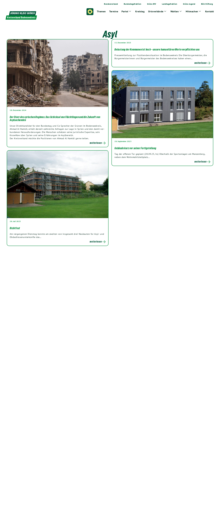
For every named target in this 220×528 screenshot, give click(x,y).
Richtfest (15, 228)
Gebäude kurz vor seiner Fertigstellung (135, 148)
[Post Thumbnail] (58, 73)
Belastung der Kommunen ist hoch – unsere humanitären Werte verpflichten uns (157, 49)
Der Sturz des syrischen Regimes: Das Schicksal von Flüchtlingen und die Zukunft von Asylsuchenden (55, 118)
